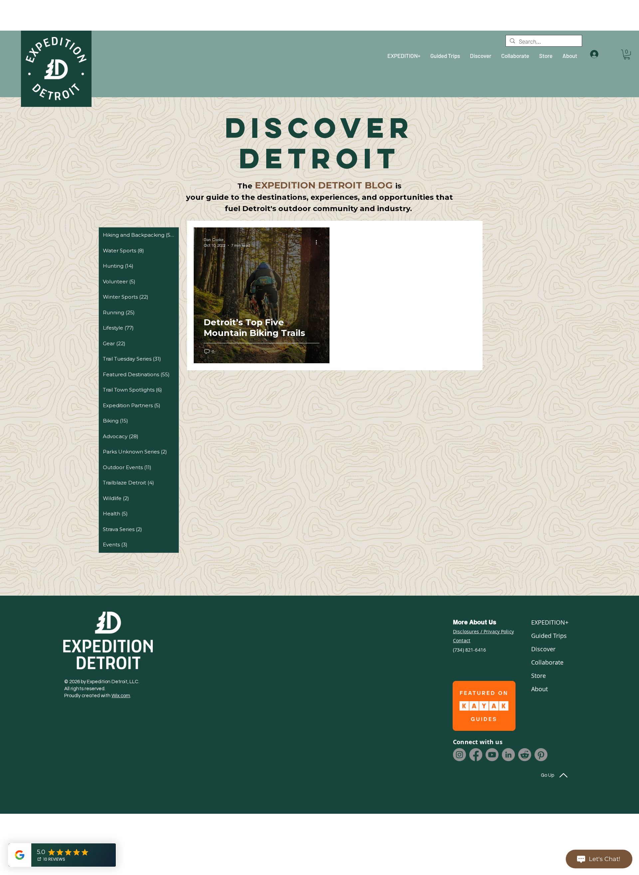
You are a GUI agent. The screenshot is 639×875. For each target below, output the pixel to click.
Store (538, 676)
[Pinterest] (540, 754)
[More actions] (318, 242)
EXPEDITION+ (549, 622)
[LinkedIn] (508, 754)
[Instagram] (459, 754)
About (539, 689)
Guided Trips (549, 636)
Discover (543, 649)
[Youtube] (492, 754)
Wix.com (120, 695)
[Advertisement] (58, 15)
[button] (627, 54)
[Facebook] (475, 754)
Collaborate (547, 662)
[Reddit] (524, 754)
